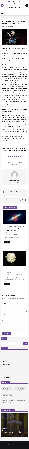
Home (2, 13)
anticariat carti (14, 386)
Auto (4, 351)
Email (3, 320)
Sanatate (4, 370)
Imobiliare (5, 361)
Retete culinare (6, 367)
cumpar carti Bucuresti (20, 400)
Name (3, 314)
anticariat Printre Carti (16, 390)
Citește (7, 242)
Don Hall (21, 159)
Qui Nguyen (14, 164)
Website (4, 326)
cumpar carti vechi (21, 404)
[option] (14, 425)
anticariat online (6, 390)
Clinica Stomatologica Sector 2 (9, 397)
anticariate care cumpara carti (20, 388)
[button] (25, 410)
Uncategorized (6, 377)
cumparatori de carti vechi (8, 400)
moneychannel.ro (14, 180)
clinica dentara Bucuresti (7, 395)
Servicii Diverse (6, 374)
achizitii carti (5, 386)
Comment (4, 303)
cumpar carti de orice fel (7, 402)
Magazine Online (6, 364)
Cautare (4, 338)
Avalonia (9, 159)
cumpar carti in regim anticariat (9, 404)
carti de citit (5, 393)
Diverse (3, 26)
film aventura (10, 162)
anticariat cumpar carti (7, 388)
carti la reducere (14, 393)
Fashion (4, 358)
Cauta (26, 343)
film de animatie (19, 162)
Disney (14, 159)
